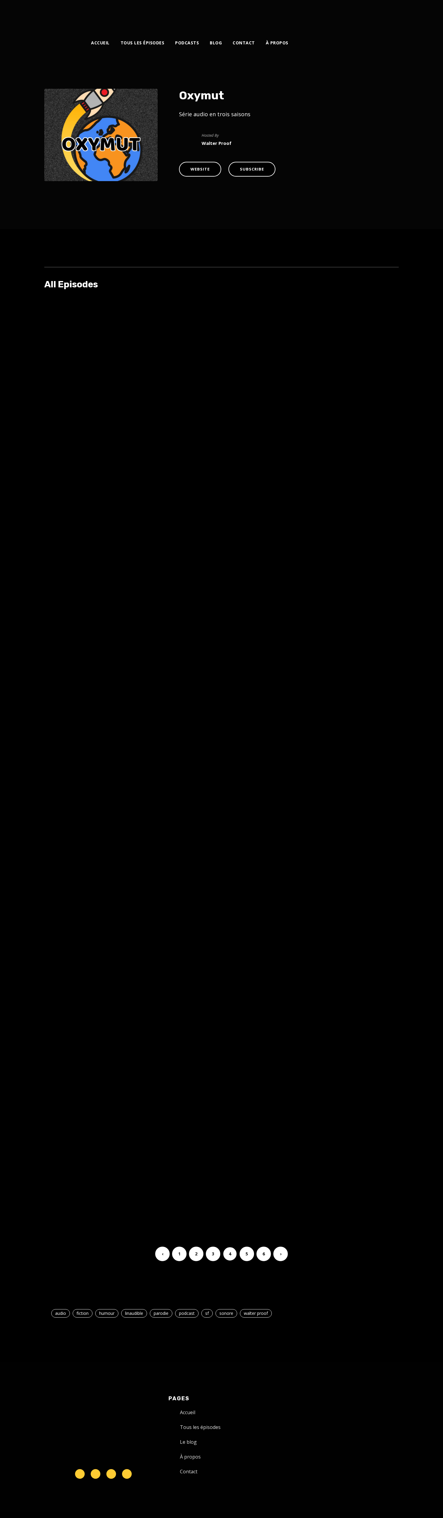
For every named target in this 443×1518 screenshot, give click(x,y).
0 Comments (292, 427)
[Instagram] (317, 14)
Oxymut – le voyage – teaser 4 (200, 730)
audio (60, 1313)
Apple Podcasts (185, 392)
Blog (216, 43)
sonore (226, 1313)
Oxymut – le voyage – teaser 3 (200, 834)
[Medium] (347, 14)
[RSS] (337, 14)
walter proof (256, 1313)
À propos (277, 43)
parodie (161, 1313)
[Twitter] (307, 14)
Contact (244, 43)
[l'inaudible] (60, 16)
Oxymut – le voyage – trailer (196, 418)
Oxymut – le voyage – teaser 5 (200, 626)
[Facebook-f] (95, 1474)
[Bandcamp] (357, 14)
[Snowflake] (80, 1474)
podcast (187, 1313)
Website (200, 169)
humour (107, 1313)
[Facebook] (297, 14)
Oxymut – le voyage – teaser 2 (200, 938)
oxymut (228, 323)
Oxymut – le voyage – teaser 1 (199, 1041)
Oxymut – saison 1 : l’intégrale (200, 1146)
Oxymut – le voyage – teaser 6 (200, 522)
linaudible (134, 1313)
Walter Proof (195, 323)
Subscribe (252, 169)
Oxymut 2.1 (164, 314)
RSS (211, 392)
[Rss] (127, 1474)
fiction (83, 1313)
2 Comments (285, 323)
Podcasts (187, 43)
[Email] (377, 14)
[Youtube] (327, 14)
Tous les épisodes (143, 43)
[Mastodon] (367, 14)
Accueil (100, 43)
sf (207, 1313)
